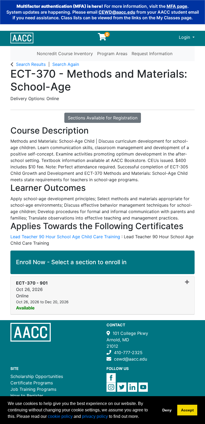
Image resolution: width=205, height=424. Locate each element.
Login (185, 37)
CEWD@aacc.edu (116, 12)
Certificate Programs (31, 382)
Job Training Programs (33, 389)
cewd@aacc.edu (130, 359)
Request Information (152, 53)
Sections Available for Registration (102, 117)
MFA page (177, 6)
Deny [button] (167, 410)
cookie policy (60, 416)
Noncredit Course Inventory (65, 53)
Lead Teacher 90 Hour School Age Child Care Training (65, 236)
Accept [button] (187, 410)
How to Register (26, 395)
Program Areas (112, 53)
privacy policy (95, 416)
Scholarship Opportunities (36, 376)
